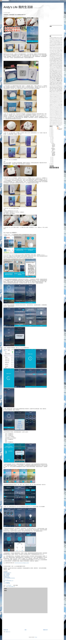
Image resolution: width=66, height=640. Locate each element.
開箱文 (12, 586)
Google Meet (51, 104)
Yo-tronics (56, 124)
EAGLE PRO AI (51, 101)
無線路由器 (53, 79)
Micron (58, 110)
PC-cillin (59, 112)
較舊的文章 (45, 629)
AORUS (57, 94)
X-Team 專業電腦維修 (7, 582)
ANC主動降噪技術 (60, 93)
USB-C (59, 121)
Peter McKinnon (52, 113)
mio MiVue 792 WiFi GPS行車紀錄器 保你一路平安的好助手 (53, 145)
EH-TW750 (57, 101)
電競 (57, 82)
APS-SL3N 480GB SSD (56, 95)
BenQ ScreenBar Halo (59, 96)
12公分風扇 (51, 37)
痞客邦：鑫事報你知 (6, 575)
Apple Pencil (51, 95)
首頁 (25, 629)
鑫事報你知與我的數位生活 (7, 572)
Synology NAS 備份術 (58, 118)
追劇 (52, 74)
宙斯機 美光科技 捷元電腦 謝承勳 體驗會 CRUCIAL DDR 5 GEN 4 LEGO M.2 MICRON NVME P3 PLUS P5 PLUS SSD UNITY (56, 69)
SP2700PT (59, 117)
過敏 (55, 82)
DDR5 (50, 100)
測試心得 (10, 586)
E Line (61, 100)
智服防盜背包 (57, 77)
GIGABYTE (60, 103)
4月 (52, 158)
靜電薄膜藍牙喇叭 (56, 88)
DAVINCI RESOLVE (59, 99)
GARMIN (54, 103)
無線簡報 (56, 79)
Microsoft (61, 110)
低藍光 (51, 61)
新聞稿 (51, 82)
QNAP (57, 114)
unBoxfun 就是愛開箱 (7, 573)
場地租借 (59, 76)
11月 (52, 138)
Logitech (54, 109)
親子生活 (52, 88)
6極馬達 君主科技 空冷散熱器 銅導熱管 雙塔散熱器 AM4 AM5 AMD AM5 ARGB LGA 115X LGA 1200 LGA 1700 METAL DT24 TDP (56, 46)
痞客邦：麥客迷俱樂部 (7, 574)
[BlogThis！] (14, 585)
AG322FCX (61, 92)
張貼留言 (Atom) (8, 631)
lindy (51, 109)
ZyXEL (59, 125)
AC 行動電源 (56, 91)
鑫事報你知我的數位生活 (60, 129)
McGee (50, 110)
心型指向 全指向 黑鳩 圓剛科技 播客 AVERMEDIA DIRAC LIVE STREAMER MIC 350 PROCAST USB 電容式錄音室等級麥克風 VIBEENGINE (56, 52)
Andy (59, 127)
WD (55, 122)
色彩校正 (58, 60)
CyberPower (51, 99)
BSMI (56, 97)
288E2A (59, 40)
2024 (51, 127)
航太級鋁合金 (58, 73)
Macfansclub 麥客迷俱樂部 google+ (8, 580)
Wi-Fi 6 (61, 122)
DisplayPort (56, 100)
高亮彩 (54, 74)
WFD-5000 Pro (58, 122)
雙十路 (54, 90)
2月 (52, 160)
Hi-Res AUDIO (60, 105)
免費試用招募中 (55, 61)
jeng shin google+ (6, 579)
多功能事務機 (59, 59)
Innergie (61, 106)
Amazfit (53, 93)
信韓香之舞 (54, 71)
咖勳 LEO (51, 67)
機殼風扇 (58, 87)
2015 (51, 164)
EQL (14, 586)
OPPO (56, 111)
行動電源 (61, 60)
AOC (54, 94)
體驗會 (50, 91)
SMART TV (60, 116)
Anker (51, 94)
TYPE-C (52, 120)
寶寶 (58, 90)
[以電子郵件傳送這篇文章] (13, 585)
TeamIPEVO (51, 119)
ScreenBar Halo (51, 116)
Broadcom (51, 97)
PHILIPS (56, 113)
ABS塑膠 (53, 91)
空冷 (58, 70)
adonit (58, 92)
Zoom (57, 125)
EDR (54, 101)
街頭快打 (59, 79)
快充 (55, 62)
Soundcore (55, 117)
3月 (52, 159)
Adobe (51, 92)
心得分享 (7, 586)
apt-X (60, 95)
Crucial (59, 98)
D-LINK (54, 99)
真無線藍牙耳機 (54, 73)
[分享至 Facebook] (16, 585)
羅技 (56, 90)
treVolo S (59, 119)
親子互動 (61, 87)
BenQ (51, 96)
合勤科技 (52, 59)
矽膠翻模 (56, 70)
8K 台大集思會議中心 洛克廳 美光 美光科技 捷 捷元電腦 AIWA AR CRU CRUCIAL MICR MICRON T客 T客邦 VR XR (56, 48)
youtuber (59, 124)
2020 (51, 132)
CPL (57, 98)
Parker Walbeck (55, 112)
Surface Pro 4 (52, 118)
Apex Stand (60, 94)
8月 (52, 139)
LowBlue (57, 109)
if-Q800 (53, 106)
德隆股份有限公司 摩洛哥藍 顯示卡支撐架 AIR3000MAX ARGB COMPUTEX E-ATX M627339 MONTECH (56, 85)
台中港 (52, 55)
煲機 (53, 82)
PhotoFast (60, 113)
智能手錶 (61, 77)
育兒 (60, 70)
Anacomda (56, 93)
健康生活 (60, 74)
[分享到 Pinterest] (17, 585)
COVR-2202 (54, 98)
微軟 (58, 81)
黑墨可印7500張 (54, 81)
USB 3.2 (54, 121)
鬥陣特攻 (57, 74)
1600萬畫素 (54, 37)
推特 (4, 581)
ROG (58, 115)
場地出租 (55, 76)
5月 (52, 157)
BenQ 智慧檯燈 (54, 96)
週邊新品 (55, 80)
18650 (57, 37)
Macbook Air (60, 109)
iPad (60, 107)
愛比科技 (61, 81)
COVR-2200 (51, 98)
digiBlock (53, 100)
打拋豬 (52, 58)
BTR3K (59, 97)
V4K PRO (53, 122)
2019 (51, 133)
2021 (51, 131)
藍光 (51, 90)
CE (61, 97)
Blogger (36, 637)
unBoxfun (51, 121)
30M (61, 40)
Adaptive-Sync (60, 91)
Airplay (50, 93)
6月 (52, 142)
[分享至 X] (15, 585)
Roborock (56, 115)
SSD (61, 117)
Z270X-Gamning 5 (53, 125)
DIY (58, 100)
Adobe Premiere (54, 92)
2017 (51, 136)
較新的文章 (6, 629)
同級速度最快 (55, 59)
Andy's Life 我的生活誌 (18, 7)
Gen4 (57, 103)
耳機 (51, 60)
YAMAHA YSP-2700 (52, 124)
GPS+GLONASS (58, 104)
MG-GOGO (55, 110)
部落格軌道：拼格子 (6, 576)
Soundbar (51, 117)
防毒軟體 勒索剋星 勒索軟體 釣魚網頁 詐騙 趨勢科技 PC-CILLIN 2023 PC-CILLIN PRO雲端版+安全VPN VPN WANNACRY (56, 66)
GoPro (54, 104)
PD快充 (61, 112)
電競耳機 (60, 82)
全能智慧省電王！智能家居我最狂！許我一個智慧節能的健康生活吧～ (53, 153)
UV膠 (50, 122)
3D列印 (51, 41)
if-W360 (55, 106)
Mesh (52, 110)
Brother (54, 97)
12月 (52, 137)
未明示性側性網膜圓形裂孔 (57, 58)
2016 (51, 163)
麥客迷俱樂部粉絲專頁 (7, 577)
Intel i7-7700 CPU (52, 107)
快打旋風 (58, 62)
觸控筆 (60, 90)
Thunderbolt (55, 119)
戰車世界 (51, 87)
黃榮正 (50, 81)
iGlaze (58, 106)
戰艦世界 (54, 87)
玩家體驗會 (53, 70)
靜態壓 (59, 88)
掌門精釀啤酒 (53, 77)
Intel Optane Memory (57, 107)
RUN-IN (61, 115)
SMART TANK (56, 116)
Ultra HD (55, 120)
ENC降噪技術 (60, 101)
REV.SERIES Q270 (52, 115)
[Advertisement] (25, 621)
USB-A (56, 121)
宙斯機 (54, 67)
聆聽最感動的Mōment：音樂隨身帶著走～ (53, 149)
